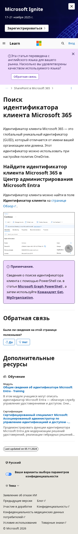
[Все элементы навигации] (6, 88)
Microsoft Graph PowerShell (40, 286)
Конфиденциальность (52, 506)
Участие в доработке (17, 506)
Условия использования (20, 522)
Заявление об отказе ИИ (20, 495)
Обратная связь (25, 77)
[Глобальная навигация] (4, 43)
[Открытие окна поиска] (63, 43)
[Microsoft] (39, 43)
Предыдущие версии (17, 501)
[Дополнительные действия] (71, 88)
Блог (40, 501)
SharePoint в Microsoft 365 (32, 88)
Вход (71, 43)
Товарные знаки (52, 522)
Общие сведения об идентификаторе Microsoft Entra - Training (37, 389)
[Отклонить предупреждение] (71, 6)
